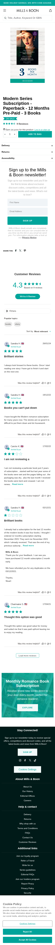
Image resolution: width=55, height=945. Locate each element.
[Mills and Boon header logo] (28, 10)
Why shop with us (27, 823)
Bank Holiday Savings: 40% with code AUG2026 (27, 3)
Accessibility (28, 158)
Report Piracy (27, 883)
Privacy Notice (29, 237)
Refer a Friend (27, 860)
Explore (27, 708)
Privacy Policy (27, 888)
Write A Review (27, 296)
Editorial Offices (27, 796)
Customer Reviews (27, 842)
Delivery (28, 145)
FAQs (27, 833)
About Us (27, 787)
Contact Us (27, 837)
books (8, 324)
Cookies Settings (27, 769)
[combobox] (38, 331)
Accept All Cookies (27, 940)
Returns (28, 152)
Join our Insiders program (27, 879)
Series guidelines (27, 870)
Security (27, 893)
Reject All (27, 932)
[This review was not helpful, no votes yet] (48, 383)
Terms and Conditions (27, 828)
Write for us (27, 865)
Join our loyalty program (27, 856)
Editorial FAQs (27, 874)
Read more (17, 484)
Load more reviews (27, 655)
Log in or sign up (42, 130)
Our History (27, 791)
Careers (27, 800)
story (17, 324)
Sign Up (27, 752)
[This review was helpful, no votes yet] (43, 383)
